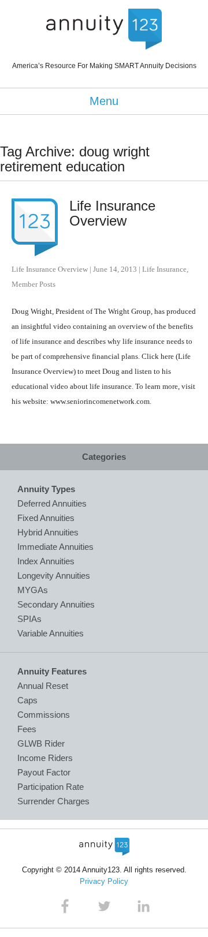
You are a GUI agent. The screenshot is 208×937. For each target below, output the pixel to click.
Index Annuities (46, 561)
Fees (26, 729)
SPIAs (29, 619)
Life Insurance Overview (112, 213)
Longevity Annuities (53, 575)
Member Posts (33, 284)
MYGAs (32, 590)
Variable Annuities (50, 633)
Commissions (43, 714)
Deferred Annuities (52, 503)
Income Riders (45, 758)
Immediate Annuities (55, 547)
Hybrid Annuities (48, 532)
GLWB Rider (41, 743)
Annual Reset (42, 686)
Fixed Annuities (46, 518)
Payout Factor (43, 772)
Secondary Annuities (56, 604)
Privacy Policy (104, 881)
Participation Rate (50, 787)
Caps (27, 700)
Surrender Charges (53, 801)
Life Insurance (164, 269)
